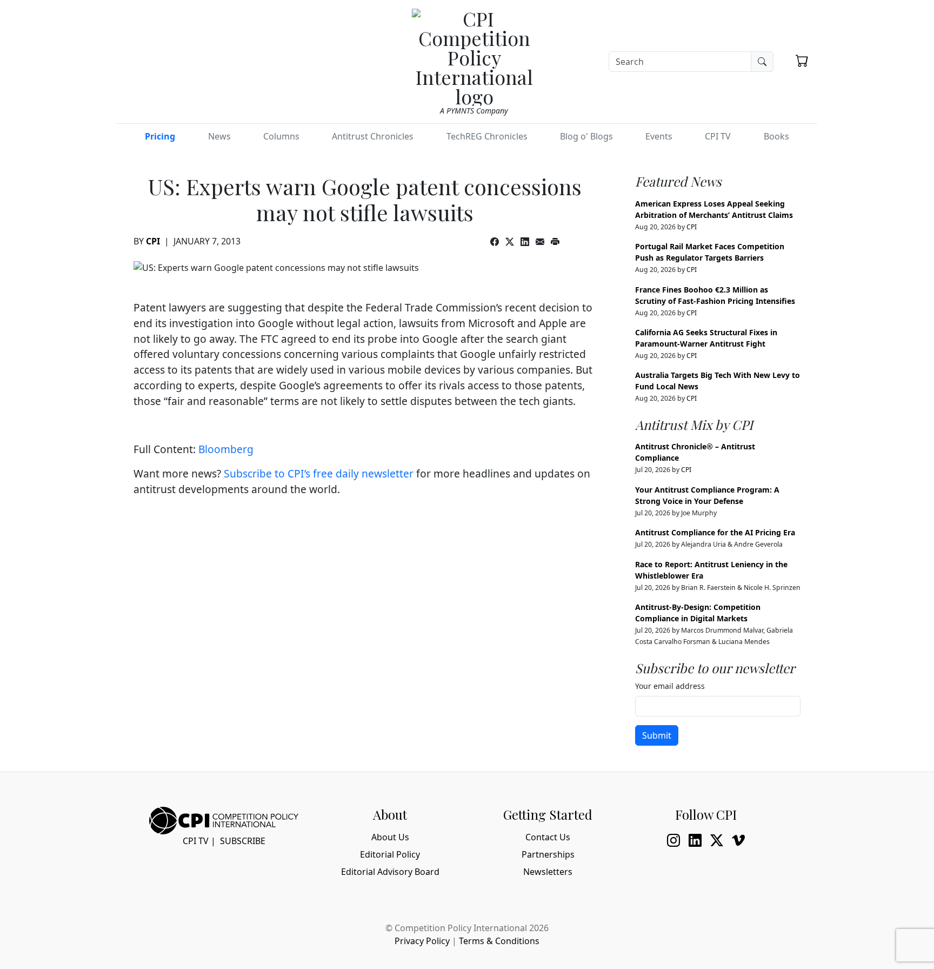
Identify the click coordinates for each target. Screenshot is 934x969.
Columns (281, 136)
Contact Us (547, 837)
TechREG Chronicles (487, 136)
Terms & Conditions (499, 941)
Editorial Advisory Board (390, 872)
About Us (390, 837)
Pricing (160, 136)
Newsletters (547, 872)
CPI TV (718, 136)
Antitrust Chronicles (372, 136)
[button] (802, 61)
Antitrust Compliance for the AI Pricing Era (715, 532)
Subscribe (242, 841)
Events (658, 136)
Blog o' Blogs (586, 136)
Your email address (670, 686)
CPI (153, 241)
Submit (656, 735)
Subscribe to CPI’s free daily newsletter (318, 473)
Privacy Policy (422, 941)
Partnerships (548, 854)
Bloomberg (225, 449)
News (219, 136)
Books (776, 136)
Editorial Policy (390, 854)
